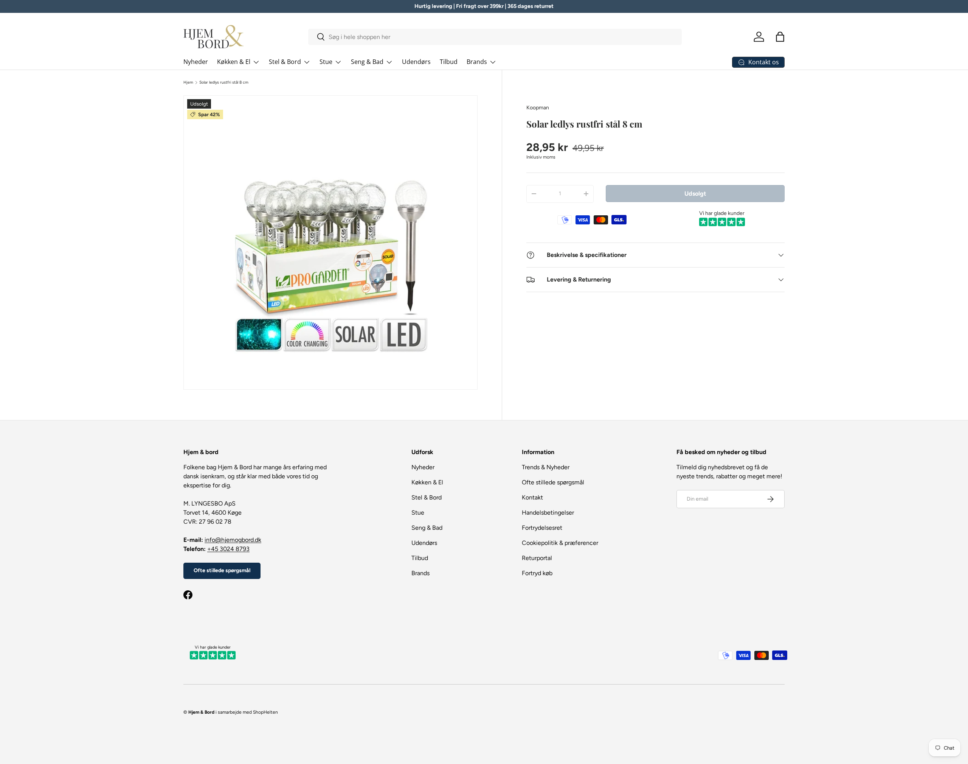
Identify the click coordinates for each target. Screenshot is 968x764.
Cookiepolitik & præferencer (560, 542)
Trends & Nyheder (545, 467)
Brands (477, 62)
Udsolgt (695, 193)
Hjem (188, 82)
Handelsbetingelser (548, 512)
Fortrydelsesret (542, 527)
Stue (326, 62)
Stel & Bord (285, 62)
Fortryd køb (537, 573)
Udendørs (416, 62)
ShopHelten (265, 712)
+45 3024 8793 (228, 548)
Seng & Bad (367, 62)
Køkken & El (233, 62)
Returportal (537, 558)
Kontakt (532, 497)
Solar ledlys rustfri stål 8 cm (223, 82)
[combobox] (495, 37)
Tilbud (449, 62)
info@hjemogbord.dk (233, 539)
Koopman (537, 107)
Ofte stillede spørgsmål (222, 570)
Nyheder (195, 62)
